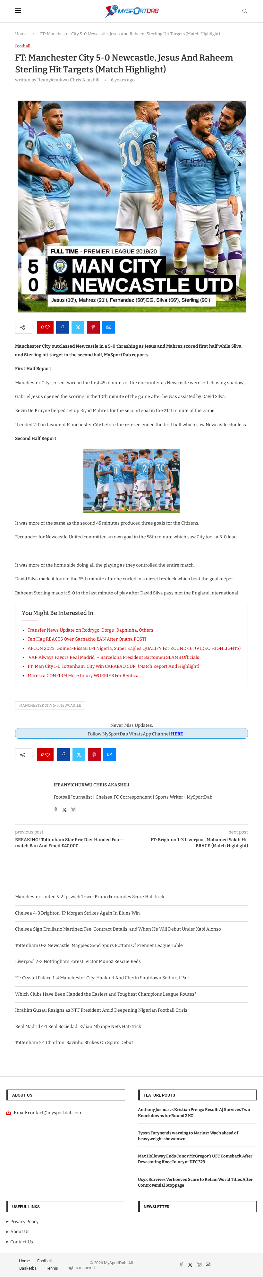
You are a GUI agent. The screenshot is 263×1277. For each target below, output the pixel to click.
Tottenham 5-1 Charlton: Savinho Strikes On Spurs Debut (74, 1042)
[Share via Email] (108, 327)
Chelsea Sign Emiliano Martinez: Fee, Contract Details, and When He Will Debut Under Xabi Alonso (118, 929)
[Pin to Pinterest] (93, 327)
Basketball (28, 1268)
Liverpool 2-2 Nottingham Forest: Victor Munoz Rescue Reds (78, 961)
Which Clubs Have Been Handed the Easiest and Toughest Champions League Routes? (105, 994)
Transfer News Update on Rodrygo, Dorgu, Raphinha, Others (90, 630)
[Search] (245, 11)
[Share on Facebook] (62, 327)
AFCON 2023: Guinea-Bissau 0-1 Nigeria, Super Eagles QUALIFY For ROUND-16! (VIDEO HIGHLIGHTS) (134, 648)
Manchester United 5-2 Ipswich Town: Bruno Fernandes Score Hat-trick (89, 897)
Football (44, 1260)
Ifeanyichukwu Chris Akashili (91, 785)
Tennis (52, 1268)
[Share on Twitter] (78, 327)
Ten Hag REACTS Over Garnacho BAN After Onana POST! (87, 639)
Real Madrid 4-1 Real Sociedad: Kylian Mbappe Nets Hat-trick (78, 1026)
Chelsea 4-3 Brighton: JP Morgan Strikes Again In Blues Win (77, 913)
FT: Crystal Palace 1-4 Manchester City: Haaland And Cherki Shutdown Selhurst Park (103, 978)
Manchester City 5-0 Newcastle (50, 705)
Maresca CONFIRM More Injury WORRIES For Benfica (83, 675)
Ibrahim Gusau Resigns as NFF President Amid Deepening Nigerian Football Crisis (101, 1010)
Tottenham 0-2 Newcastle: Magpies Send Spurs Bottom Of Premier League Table (99, 945)
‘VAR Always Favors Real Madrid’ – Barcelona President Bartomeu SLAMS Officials (113, 657)
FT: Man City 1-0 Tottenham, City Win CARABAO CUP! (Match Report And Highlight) (113, 666)
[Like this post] (47, 327)
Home (21, 33)
